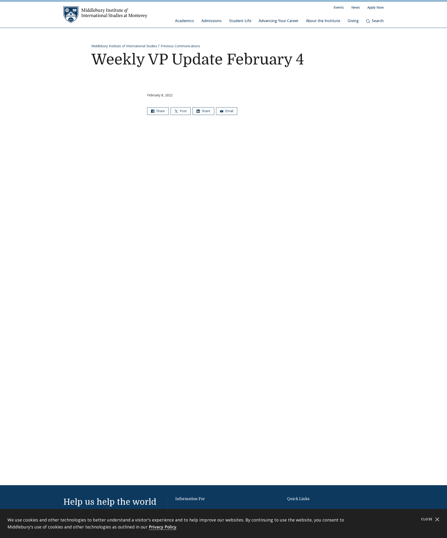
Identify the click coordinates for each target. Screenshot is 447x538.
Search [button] (378, 20)
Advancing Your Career (278, 20)
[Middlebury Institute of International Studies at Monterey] (105, 14)
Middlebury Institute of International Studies (124, 46)
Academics (184, 20)
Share (160, 111)
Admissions (211, 20)
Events (339, 7)
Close (427, 519)
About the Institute (323, 20)
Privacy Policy (162, 527)
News (355, 7)
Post (183, 111)
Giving (353, 20)
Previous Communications (180, 46)
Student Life (240, 20)
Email (228, 111)
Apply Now (375, 7)
